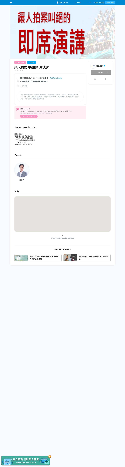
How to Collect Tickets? (28, 116)
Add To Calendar (56, 78)
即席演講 (24, 86)
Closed (100, 72)
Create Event (110, 2)
